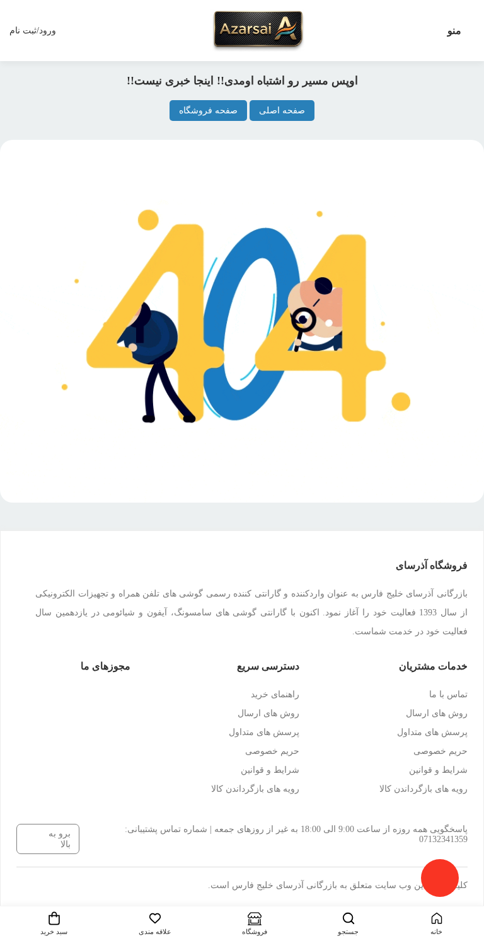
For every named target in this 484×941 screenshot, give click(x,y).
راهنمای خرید (275, 694)
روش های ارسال (437, 713)
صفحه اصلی (282, 110)
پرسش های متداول (432, 732)
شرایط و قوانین (438, 770)
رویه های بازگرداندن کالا (423, 789)
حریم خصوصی (440, 751)
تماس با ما (448, 694)
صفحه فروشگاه (208, 110)
